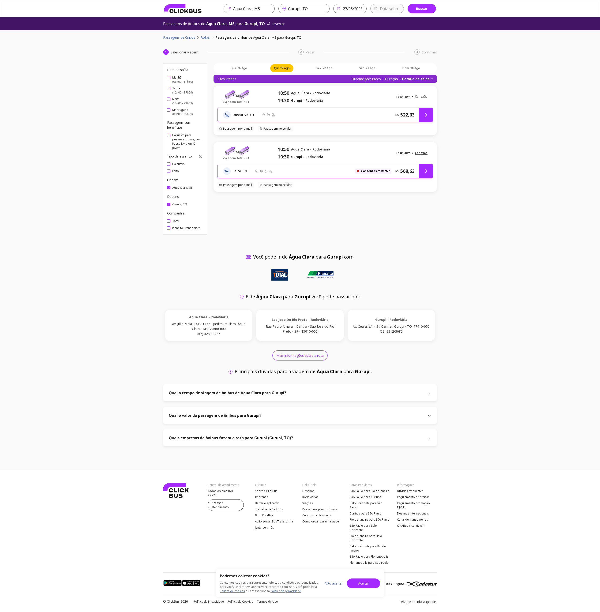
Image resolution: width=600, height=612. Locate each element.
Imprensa (261, 497)
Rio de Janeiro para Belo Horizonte (366, 538)
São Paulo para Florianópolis (369, 557)
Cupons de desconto (316, 515)
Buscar (422, 8)
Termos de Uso (267, 602)
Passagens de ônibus (179, 37)
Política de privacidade (285, 591)
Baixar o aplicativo (267, 503)
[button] (421, 96)
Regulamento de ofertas (413, 497)
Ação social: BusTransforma (274, 521)
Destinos (308, 491)
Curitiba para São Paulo (365, 513)
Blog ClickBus (264, 515)
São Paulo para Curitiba (365, 497)
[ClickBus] (183, 8)
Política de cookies (232, 591)
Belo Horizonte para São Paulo (366, 505)
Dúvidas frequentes (410, 491)
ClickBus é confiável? (410, 526)
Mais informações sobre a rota (300, 355)
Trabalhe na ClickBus (269, 509)
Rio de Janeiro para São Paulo (369, 520)
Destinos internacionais (413, 513)
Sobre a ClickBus (266, 491)
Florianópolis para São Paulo (369, 563)
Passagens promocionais (319, 509)
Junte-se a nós (264, 527)
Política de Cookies (240, 602)
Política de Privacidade (209, 602)
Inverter (278, 24)
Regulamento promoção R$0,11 (413, 505)
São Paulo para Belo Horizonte (363, 528)
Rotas (205, 37)
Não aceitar (334, 583)
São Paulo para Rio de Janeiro (369, 491)
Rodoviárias (310, 497)
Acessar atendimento (220, 505)
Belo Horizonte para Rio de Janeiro (368, 548)
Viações (307, 503)
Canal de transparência (412, 520)
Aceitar (363, 583)
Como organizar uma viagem (321, 521)
